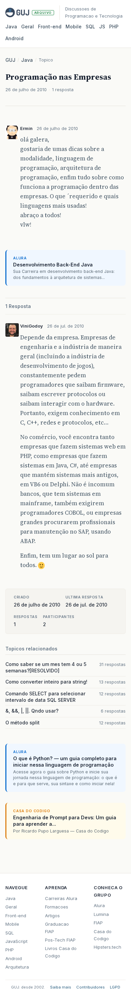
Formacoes (56, 906)
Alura (99, 905)
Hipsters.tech (107, 947)
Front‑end (49, 26)
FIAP (98, 922)
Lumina (101, 914)
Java (11, 26)
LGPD (115, 987)
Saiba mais (60, 987)
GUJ (10, 60)
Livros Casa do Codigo (61, 952)
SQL (90, 26)
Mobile (74, 26)
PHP (114, 26)
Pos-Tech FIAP (60, 940)
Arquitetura (17, 967)
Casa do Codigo (103, 935)
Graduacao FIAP (57, 927)
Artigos (52, 915)
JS (102, 26)
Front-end (15, 915)
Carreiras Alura (61, 898)
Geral (27, 26)
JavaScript (16, 941)
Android (14, 38)
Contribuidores (90, 987)
